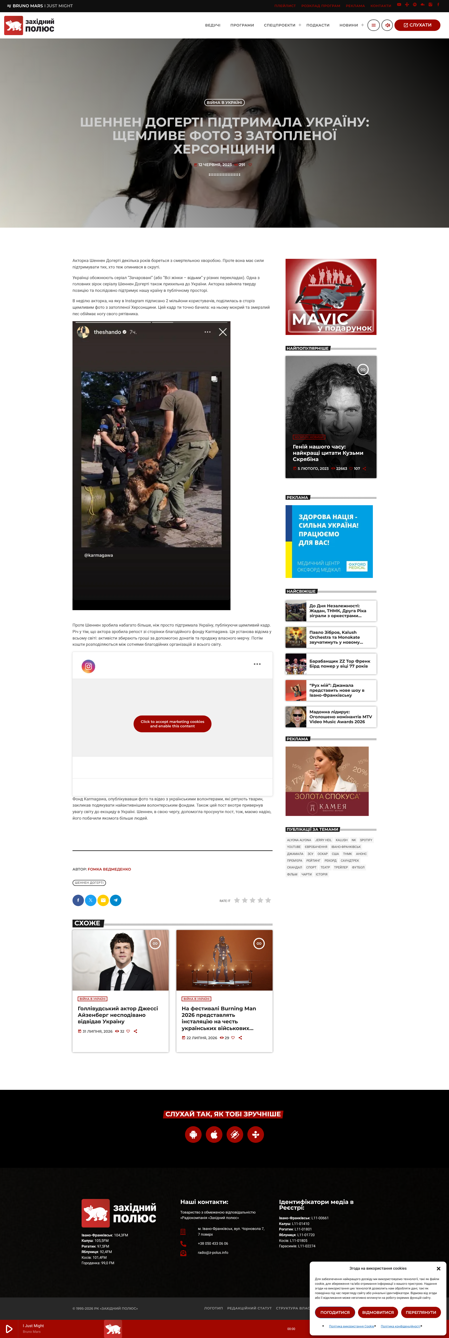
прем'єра (294, 860)
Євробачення (316, 847)
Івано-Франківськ (346, 847)
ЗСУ (310, 854)
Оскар (323, 854)
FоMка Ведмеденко (109, 869)
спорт (311, 867)
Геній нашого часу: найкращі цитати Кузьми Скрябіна (328, 453)
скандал (294, 867)
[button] (438, 1268)
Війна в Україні (224, 102)
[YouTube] (399, 6)
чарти (306, 874)
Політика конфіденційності (400, 1326)
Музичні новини (309, 437)
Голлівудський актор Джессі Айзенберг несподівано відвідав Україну (118, 1015)
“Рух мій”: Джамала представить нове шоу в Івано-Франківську (337, 690)
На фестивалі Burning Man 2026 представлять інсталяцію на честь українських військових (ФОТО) (219, 1022)
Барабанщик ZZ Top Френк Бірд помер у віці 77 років (339, 664)
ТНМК (347, 854)
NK (354, 840)
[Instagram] (430, 6)
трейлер (341, 867)
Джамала (295, 854)
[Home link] (29, 25)
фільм (292, 874)
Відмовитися (378, 1312)
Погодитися (335, 1312)
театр (325, 867)
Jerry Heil (323, 840)
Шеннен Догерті (89, 883)
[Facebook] (438, 6)
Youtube (294, 847)
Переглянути (421, 1312)
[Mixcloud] (422, 6)
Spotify (366, 840)
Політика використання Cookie (351, 1326)
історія (322, 874)
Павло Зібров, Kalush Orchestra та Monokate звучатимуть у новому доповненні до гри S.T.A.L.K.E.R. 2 (334, 642)
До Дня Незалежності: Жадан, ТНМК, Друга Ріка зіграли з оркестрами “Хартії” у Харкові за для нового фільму (337, 616)
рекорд (330, 860)
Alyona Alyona (299, 840)
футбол (358, 867)
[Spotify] (415, 6)
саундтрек (350, 860)
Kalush (342, 840)
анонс (361, 854)
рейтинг (313, 860)
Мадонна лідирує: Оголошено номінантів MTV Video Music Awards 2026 (340, 717)
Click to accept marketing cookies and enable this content (172, 723)
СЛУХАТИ (417, 25)
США (335, 854)
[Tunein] (407, 6)
